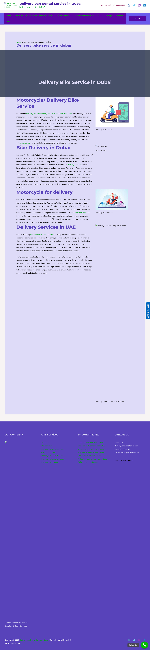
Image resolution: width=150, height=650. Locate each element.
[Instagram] (139, 5)
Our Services (63, 15)
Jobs (8, 21)
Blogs (109, 15)
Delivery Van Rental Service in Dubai (50, 4)
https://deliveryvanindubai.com (127, 452)
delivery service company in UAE (43, 234)
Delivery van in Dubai (49, 462)
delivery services (23, 143)
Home (8, 15)
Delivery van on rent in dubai (52, 459)
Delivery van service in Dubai (39, 15)
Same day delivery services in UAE (92, 446)
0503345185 (125, 449)
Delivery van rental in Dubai (52, 455)
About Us (19, 15)
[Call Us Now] (144, 645)
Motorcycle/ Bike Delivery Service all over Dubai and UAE (49, 113)
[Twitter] (134, 5)
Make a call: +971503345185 (113, 5)
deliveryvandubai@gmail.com (126, 446)
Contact (119, 15)
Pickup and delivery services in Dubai (92, 459)
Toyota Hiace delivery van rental (91, 452)
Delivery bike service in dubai (89, 455)
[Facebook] (129, 5)
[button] (53, 16)
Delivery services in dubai (88, 462)
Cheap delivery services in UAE (87, 15)
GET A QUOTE (148, 310)
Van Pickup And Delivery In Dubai (91, 449)
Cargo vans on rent (49, 452)
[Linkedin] (144, 5)
